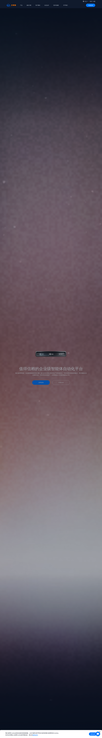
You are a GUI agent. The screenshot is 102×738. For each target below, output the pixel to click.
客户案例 (38, 5)
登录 (91, 1)
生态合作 (46, 5)
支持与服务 (56, 5)
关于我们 (65, 5)
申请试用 (90, 5)
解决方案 (29, 5)
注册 (94, 1)
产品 (21, 5)
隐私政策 (35, 735)
